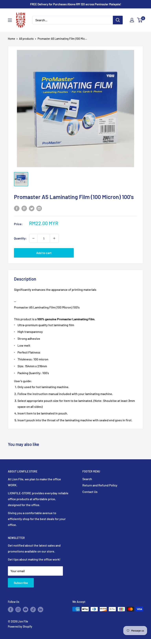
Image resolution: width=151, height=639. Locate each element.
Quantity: (20, 238)
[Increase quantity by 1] (54, 238)
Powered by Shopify (20, 626)
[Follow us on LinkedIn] (40, 609)
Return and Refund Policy (99, 485)
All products (26, 38)
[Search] (118, 20)
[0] (139, 20)
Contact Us (90, 492)
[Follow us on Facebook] (10, 609)
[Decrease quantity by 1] (33, 238)
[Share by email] (39, 208)
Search (87, 479)
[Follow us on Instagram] (18, 609)
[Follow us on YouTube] (25, 609)
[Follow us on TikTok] (33, 609)
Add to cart (44, 253)
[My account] (132, 20)
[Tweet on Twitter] (31, 208)
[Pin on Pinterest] (24, 208)
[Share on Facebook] (16, 208)
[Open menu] (10, 20)
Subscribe (21, 583)
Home (11, 38)
